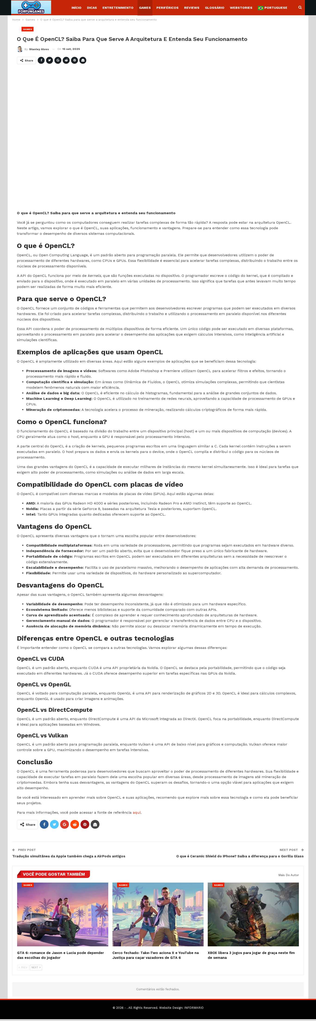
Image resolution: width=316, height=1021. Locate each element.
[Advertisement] (155, 139)
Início (76, 7)
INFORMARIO (194, 1007)
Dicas (92, 7)
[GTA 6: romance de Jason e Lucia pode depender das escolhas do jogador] (62, 914)
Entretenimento (117, 7)
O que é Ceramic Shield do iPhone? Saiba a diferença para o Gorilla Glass (240, 856)
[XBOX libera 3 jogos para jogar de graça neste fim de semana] (253, 914)
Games (145, 7)
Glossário (214, 7)
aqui (137, 812)
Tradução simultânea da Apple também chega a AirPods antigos (68, 856)
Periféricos (167, 7)
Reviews (191, 7)
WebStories (241, 7)
